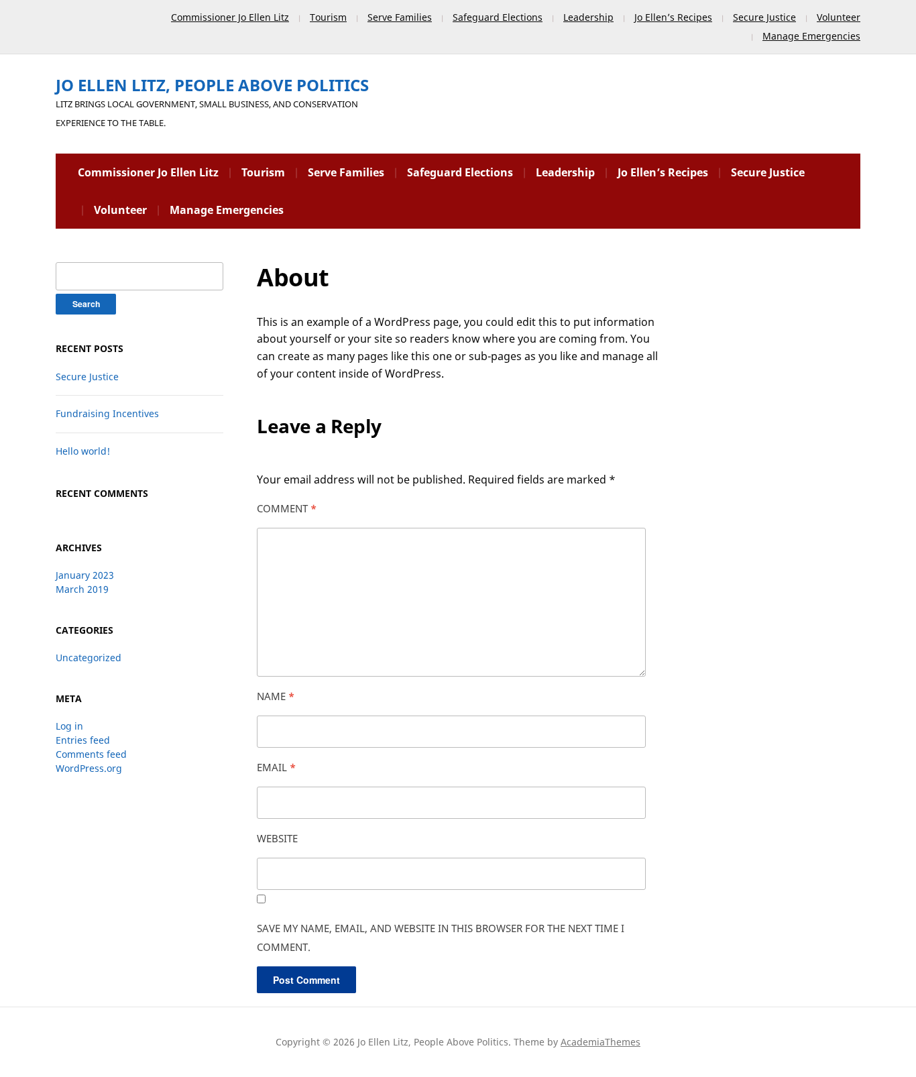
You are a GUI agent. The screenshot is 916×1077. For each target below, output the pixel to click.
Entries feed (83, 740)
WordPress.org (89, 768)
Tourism (328, 17)
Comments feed (91, 754)
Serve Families (399, 17)
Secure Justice (764, 17)
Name (275, 696)
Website (277, 838)
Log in (69, 726)
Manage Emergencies (811, 36)
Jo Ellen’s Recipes (673, 17)
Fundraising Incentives (107, 413)
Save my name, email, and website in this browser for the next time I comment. (440, 937)
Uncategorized (88, 657)
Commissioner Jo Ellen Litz (230, 17)
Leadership (588, 17)
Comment (287, 508)
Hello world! (83, 451)
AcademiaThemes (600, 1041)
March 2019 (82, 589)
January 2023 (85, 575)
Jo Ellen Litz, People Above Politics (212, 85)
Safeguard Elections (497, 17)
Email (276, 767)
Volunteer (838, 17)
